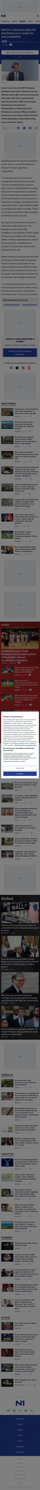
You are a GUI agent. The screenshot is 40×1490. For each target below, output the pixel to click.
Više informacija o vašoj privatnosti (25, 745)
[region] (20, 745)
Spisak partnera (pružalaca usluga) (14, 761)
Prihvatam (20, 773)
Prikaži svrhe (20, 768)
